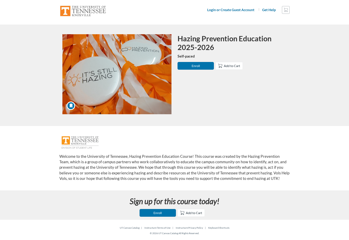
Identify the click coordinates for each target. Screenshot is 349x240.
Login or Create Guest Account (230, 10)
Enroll (196, 66)
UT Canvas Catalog (130, 227)
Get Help (269, 10)
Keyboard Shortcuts (218, 227)
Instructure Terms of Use (157, 227)
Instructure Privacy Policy (189, 227)
